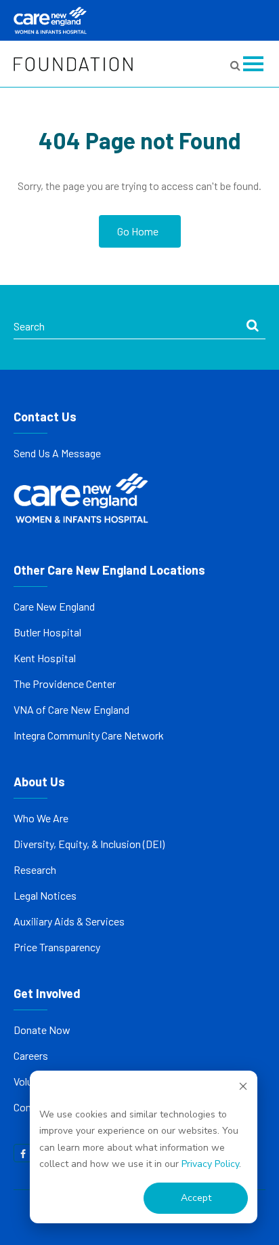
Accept (196, 1197)
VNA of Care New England (71, 709)
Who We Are (41, 817)
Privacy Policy (210, 1163)
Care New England (55, 606)
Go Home (137, 231)
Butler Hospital (47, 632)
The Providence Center (65, 683)
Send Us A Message (57, 452)
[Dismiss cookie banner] (243, 1088)
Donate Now (42, 1029)
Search (29, 326)
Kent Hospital (45, 657)
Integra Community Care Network (89, 735)
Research (35, 869)
